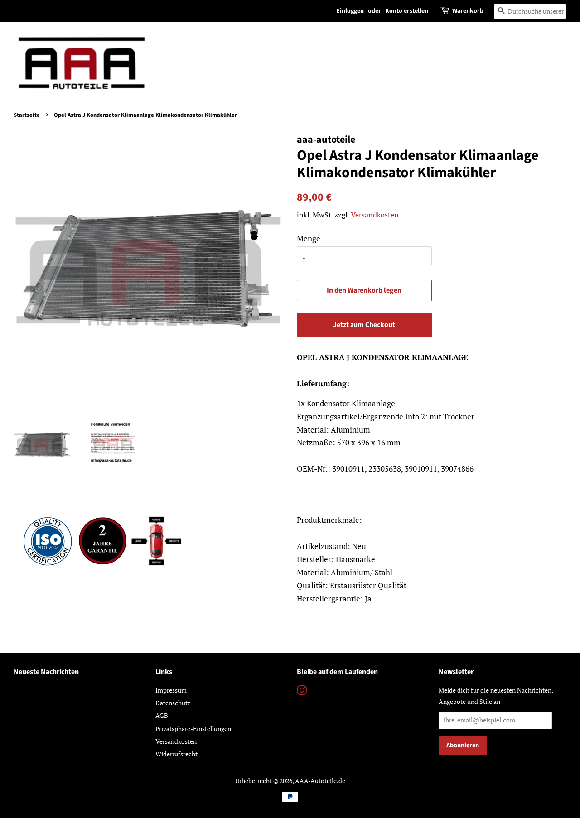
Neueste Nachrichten (46, 672)
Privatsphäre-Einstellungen (193, 728)
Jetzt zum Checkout (364, 325)
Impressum (171, 690)
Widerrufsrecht (176, 754)
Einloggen (350, 10)
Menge (308, 238)
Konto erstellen (406, 10)
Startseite (27, 115)
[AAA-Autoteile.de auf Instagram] (302, 692)
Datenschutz (173, 702)
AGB (161, 715)
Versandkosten (375, 215)
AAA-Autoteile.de (320, 780)
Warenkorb (467, 10)
